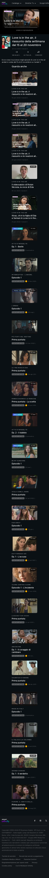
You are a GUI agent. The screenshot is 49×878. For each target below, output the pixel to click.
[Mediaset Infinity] (4, 3)
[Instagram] (40, 821)
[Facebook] (35, 821)
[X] (46, 821)
